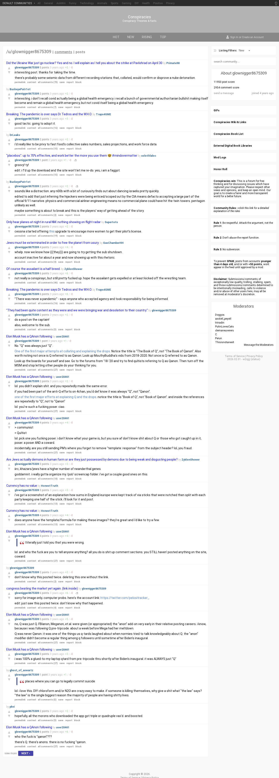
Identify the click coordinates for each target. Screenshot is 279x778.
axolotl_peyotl (223, 318)
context (31, 82)
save (62, 82)
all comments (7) (47, 107)
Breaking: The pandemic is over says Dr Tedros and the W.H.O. (49, 114)
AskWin (61, 3)
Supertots (111, 222)
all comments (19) (48, 236)
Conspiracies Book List (228, 134)
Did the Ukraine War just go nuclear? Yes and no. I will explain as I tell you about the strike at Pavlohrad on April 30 (84, 63)
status (255, 359)
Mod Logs (220, 157)
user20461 (62, 336)
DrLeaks (15, 135)
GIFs (216, 110)
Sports (114, 3)
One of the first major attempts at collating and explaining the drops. (63, 351)
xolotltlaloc (148, 155)
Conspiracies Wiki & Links (230, 122)
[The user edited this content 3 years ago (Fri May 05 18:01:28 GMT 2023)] (77, 186)
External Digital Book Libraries (233, 145)
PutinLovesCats (224, 326)
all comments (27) (48, 370)
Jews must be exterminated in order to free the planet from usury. (53, 242)
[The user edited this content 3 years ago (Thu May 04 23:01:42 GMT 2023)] (77, 593)
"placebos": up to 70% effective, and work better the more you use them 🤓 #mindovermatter (72, 155)
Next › (25, 753)
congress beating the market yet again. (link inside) (42, 588)
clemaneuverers (224, 330)
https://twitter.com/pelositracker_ (124, 598)
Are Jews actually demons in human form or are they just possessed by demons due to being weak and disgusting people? (92, 459)
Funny (72, 3)
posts (80, 52)
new (130, 37)
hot (116, 37)
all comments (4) (47, 262)
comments (63, 52)
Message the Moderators (259, 344)
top (163, 37)
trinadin (219, 322)
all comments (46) (48, 282)
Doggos (220, 314)
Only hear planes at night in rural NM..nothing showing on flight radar (53, 222)
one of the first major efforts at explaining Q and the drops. (56, 397)
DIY (137, 3)
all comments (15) (48, 148)
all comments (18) (48, 479)
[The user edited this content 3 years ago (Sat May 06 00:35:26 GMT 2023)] (75, 160)
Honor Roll (220, 169)
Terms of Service (235, 356)
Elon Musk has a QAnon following (29, 336)
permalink (20, 82)
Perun (218, 338)
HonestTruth (49, 485)
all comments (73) (48, 82)
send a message (224, 93)
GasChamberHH (113, 242)
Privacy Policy (255, 356)
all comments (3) (47, 329)
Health (146, 3)
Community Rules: (225, 208)
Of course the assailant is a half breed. (33, 269)
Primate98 (173, 63)
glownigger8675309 (27, 67)
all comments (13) (48, 504)
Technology (87, 3)
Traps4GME (103, 114)
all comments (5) (47, 699)
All (39, 3)
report (70, 82)
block (78, 82)
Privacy (170, 3)
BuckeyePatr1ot (20, 89)
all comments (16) (48, 128)
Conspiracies (139, 17)
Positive (158, 3)
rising (147, 37)
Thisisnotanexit (224, 342)
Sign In (234, 37)
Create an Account (253, 37)
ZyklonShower (73, 269)
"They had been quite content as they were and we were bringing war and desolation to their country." (77, 310)
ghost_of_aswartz (21, 670)
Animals (102, 3)
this (51, 231)
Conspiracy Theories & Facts (139, 20)
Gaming (126, 3)
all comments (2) (47, 215)
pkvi (12, 706)
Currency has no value (21, 485)
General (48, 3)
